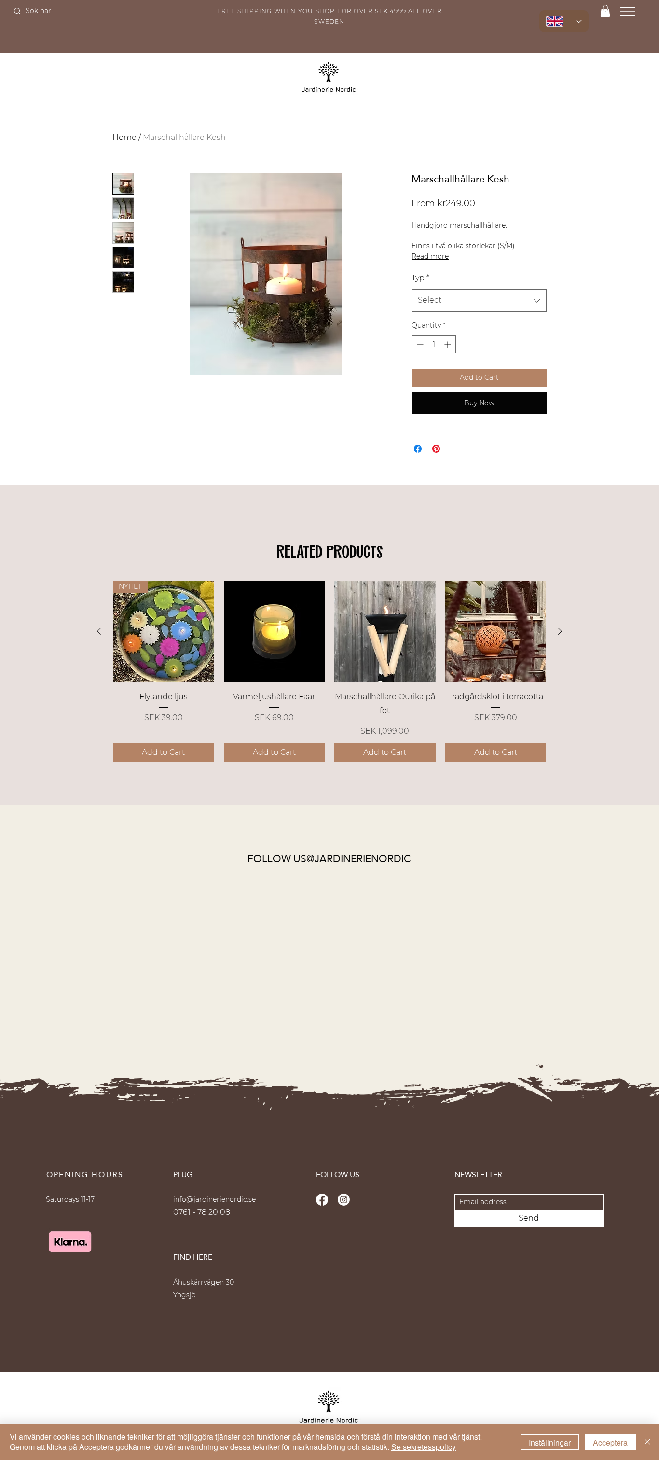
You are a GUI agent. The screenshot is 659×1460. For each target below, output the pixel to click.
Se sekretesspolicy (423, 1446)
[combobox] (479, 300)
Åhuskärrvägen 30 (203, 1282)
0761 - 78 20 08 (201, 1212)
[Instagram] (344, 1200)
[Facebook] (322, 1200)
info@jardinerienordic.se (214, 1199)
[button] (605, 11)
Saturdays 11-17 (70, 1199)
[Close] (647, 1442)
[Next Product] (560, 631)
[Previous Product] (99, 631)
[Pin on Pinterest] (436, 449)
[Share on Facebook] (418, 449)
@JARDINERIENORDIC (358, 858)
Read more (430, 256)
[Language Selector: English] (564, 21)
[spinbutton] (433, 344)
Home (124, 137)
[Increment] (448, 344)
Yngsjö (184, 1295)
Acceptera (610, 1442)
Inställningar (550, 1442)
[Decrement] (419, 344)
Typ (420, 277)
